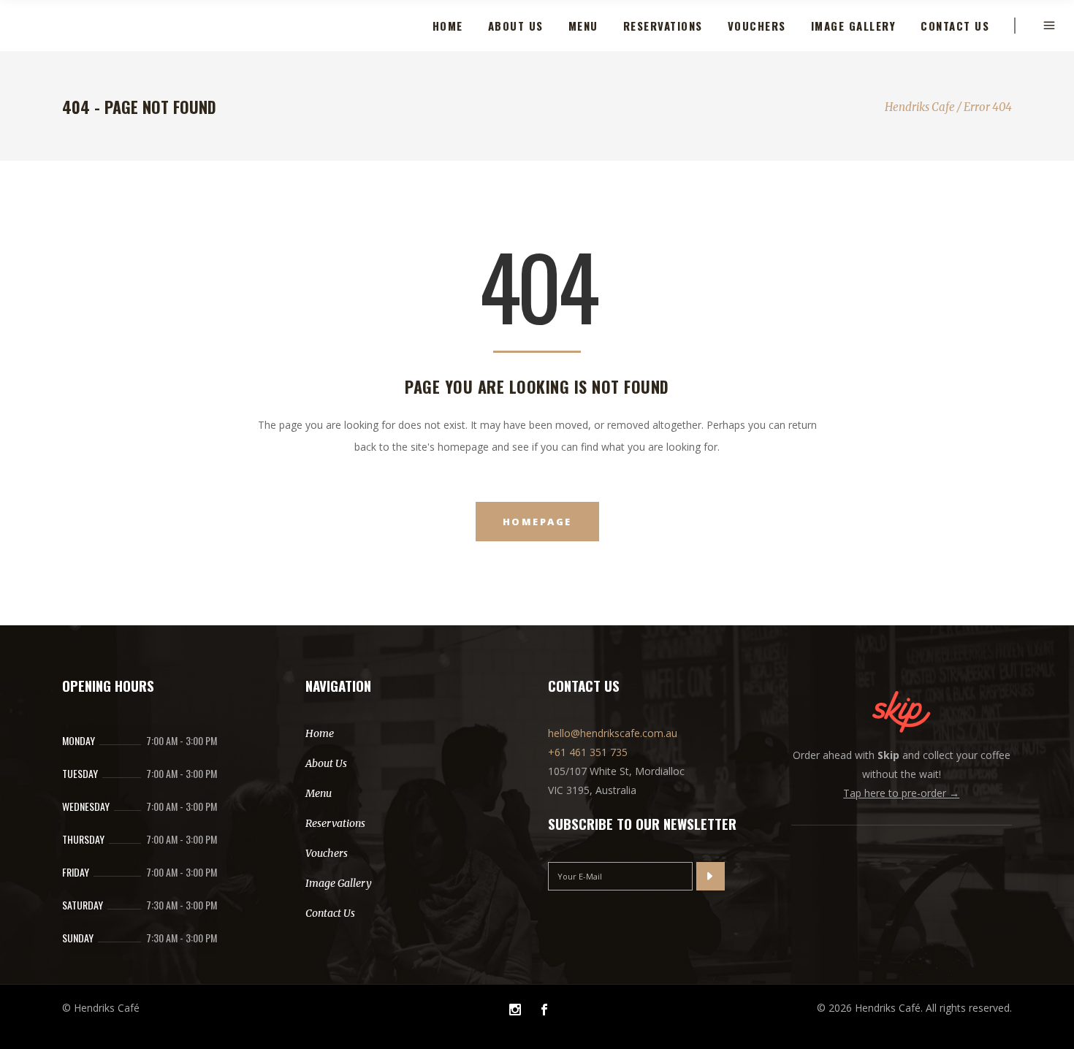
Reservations (335, 823)
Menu (318, 793)
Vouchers (326, 853)
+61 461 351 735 (588, 752)
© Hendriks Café (101, 1008)
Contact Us (330, 913)
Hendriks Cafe (920, 107)
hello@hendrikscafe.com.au (612, 733)
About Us (326, 763)
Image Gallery (338, 883)
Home (319, 733)
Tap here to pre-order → (901, 793)
